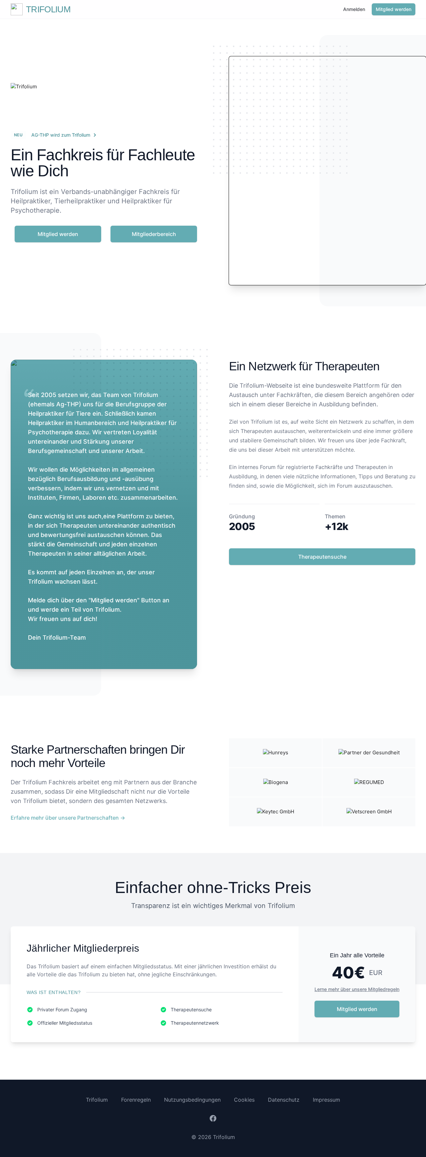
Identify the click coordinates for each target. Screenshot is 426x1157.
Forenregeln (136, 1099)
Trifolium (97, 1099)
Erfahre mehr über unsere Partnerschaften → (68, 817)
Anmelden (354, 9)
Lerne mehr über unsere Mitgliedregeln (357, 989)
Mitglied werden (393, 9)
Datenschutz (284, 1099)
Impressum (326, 1099)
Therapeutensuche (322, 556)
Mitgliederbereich (154, 234)
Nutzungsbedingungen (192, 1099)
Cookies (244, 1099)
